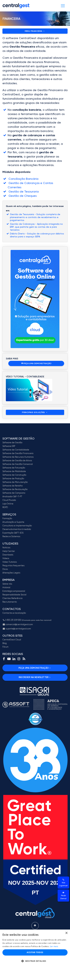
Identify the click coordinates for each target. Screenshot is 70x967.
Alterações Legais (11, 572)
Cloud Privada (9, 500)
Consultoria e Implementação (17, 525)
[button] (35, 961)
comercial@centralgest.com (19, 624)
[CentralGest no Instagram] (19, 659)
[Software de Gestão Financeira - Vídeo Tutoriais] (29, 389)
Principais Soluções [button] (33, 412)
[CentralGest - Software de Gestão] (16, 5)
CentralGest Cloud (11, 639)
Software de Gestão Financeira (17, 453)
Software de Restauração (15, 489)
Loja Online (7, 503)
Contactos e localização (14, 613)
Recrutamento (9, 602)
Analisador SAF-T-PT (12, 496)
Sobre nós (7, 584)
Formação (7, 518)
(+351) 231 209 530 (28, 620)
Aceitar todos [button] (35, 952)
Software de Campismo (13, 493)
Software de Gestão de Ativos (17, 460)
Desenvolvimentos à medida (16, 529)
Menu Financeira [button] (34, 31)
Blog (4, 643)
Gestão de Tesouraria (23, 191)
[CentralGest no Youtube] (9, 659)
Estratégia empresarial (13, 591)
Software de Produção (13, 478)
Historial (6, 587)
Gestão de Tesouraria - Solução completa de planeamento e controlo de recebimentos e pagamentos (35, 217)
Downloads (7, 555)
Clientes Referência (12, 598)
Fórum (5, 647)
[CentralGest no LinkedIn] (14, 659)
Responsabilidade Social (14, 594)
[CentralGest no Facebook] (4, 659)
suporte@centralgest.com (18, 628)
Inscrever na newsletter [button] (34, 677)
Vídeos (5, 558)
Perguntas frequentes (13, 565)
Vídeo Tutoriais (9, 562)
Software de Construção (14, 475)
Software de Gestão (12, 442)
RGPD (5, 507)
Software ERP (8, 446)
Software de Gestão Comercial (17, 464)
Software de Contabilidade (15, 449)
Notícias (6, 547)
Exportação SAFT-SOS (12, 533)
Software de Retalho (12, 485)
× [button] (66, 933)
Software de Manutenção (15, 482)
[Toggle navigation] (62, 5)
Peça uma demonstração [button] (37, 363)
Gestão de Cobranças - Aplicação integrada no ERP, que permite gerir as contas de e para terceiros (36, 227)
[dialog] (35, 948)
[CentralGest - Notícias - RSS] (24, 659)
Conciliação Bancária (23, 178)
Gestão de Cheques (22, 195)
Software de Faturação (13, 467)
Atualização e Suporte (13, 522)
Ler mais (54, 946)
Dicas (5, 569)
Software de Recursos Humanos (18, 457)
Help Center (8, 551)
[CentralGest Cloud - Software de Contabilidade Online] (35, 299)
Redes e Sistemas (11, 536)
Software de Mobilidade (14, 471)
